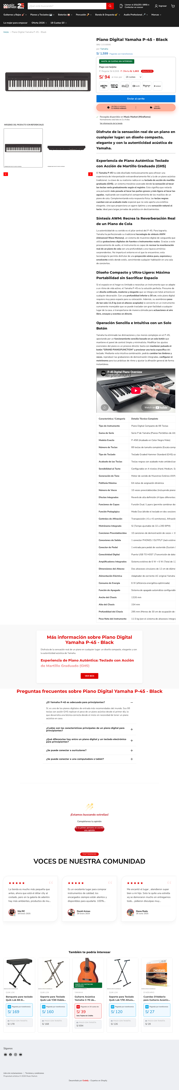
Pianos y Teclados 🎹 (41, 14)
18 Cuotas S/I (57, 22)
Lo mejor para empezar (15, 22)
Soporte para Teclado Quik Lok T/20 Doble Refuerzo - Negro (52, 998)
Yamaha (104, 48)
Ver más (89, 676)
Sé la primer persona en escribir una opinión (89, 829)
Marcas (155, 14)
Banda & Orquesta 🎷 (106, 14)
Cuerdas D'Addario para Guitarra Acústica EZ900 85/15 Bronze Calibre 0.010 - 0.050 (156, 998)
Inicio (6, 32)
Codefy (86, 1080)
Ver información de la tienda (111, 123)
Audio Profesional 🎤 (135, 14)
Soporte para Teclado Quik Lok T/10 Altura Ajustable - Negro (121, 998)
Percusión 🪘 (83, 14)
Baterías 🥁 (64, 14)
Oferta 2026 (38, 22)
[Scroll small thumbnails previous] (5, 174)
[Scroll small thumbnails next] (90, 174)
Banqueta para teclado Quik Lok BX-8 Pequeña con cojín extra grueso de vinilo (19, 998)
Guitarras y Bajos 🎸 (14, 14)
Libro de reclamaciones (12, 1073)
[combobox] (67, 6)
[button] (23, 148)
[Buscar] (110, 6)
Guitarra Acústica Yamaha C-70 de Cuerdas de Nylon (85, 998)
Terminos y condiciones (34, 1073)
